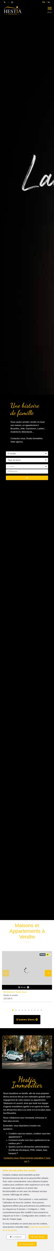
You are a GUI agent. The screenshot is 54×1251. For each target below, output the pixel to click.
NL (49, 2)
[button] (27, 466)
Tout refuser (39, 1237)
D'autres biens (26, 1019)
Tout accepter (28, 1244)
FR (43, 2)
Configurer (17, 1237)
